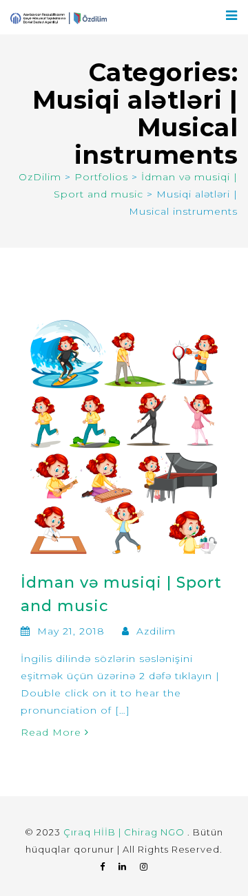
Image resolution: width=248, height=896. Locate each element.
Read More (53, 732)
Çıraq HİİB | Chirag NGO (125, 832)
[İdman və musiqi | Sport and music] (124, 436)
